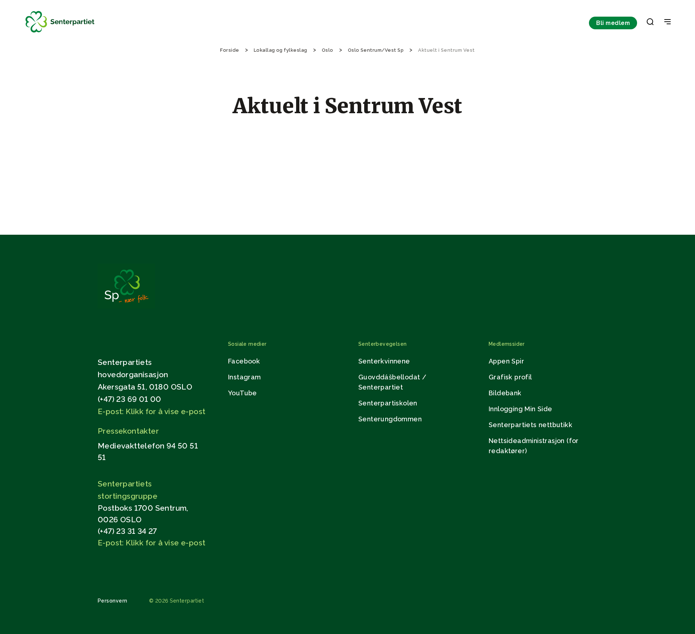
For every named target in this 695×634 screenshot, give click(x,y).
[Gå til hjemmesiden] (126, 306)
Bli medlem (613, 23)
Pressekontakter (128, 430)
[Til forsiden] (60, 33)
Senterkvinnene (384, 361)
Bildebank (505, 393)
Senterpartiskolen (387, 403)
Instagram (244, 377)
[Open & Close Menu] (667, 22)
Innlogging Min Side (520, 409)
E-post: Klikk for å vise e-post (151, 411)
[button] (650, 23)
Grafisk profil (510, 377)
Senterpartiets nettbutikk (530, 425)
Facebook (244, 361)
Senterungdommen (390, 419)
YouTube (242, 393)
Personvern (112, 601)
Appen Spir (506, 361)
